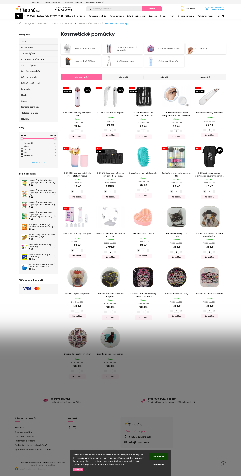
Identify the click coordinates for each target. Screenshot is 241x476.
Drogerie (25, 89)
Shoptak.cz (42, 469)
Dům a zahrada (29, 77)
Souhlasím (158, 456)
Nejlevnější (123, 77)
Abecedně (205, 77)
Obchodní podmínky (73, 2)
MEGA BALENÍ (27, 47)
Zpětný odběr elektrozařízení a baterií (33, 449)
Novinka (40, 149)
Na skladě (40, 143)
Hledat (152, 9)
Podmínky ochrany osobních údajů (31, 445)
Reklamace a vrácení (95, 2)
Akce (23, 41)
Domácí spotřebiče (30, 71)
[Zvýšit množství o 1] (82, 131)
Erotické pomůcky (30, 107)
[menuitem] (19, 16)
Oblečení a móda (30, 113)
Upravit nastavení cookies (43, 465)
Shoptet (28, 469)
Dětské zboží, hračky (31, 83)
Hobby (24, 95)
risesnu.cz (74, 427)
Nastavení (78, 469)
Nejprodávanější (81, 77)
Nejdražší (164, 77)
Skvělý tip (40, 155)
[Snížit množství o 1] (72, 131)
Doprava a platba (52, 2)
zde (123, 464)
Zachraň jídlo (28, 53)
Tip (40, 152)
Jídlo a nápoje (28, 65)
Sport (24, 101)
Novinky (25, 119)
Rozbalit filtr (38, 162)
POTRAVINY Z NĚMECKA (32, 59)
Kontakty (36, 2)
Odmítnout (158, 464)
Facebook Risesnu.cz (69, 427)
